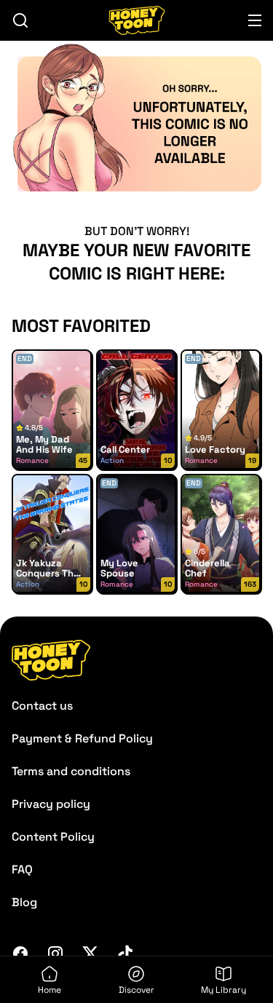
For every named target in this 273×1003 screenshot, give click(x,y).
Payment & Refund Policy (82, 738)
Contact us (42, 705)
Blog (24, 902)
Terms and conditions (71, 771)
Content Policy (53, 836)
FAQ (22, 869)
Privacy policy (51, 804)
